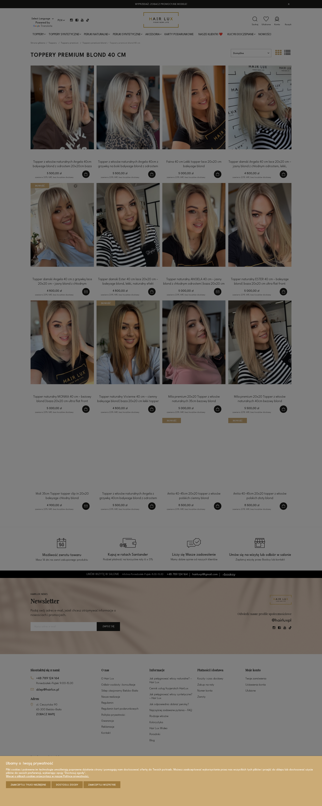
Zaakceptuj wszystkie (102, 785)
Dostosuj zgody (67, 785)
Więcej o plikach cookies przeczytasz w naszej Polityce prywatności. (47, 776)
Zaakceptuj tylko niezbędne (28, 785)
